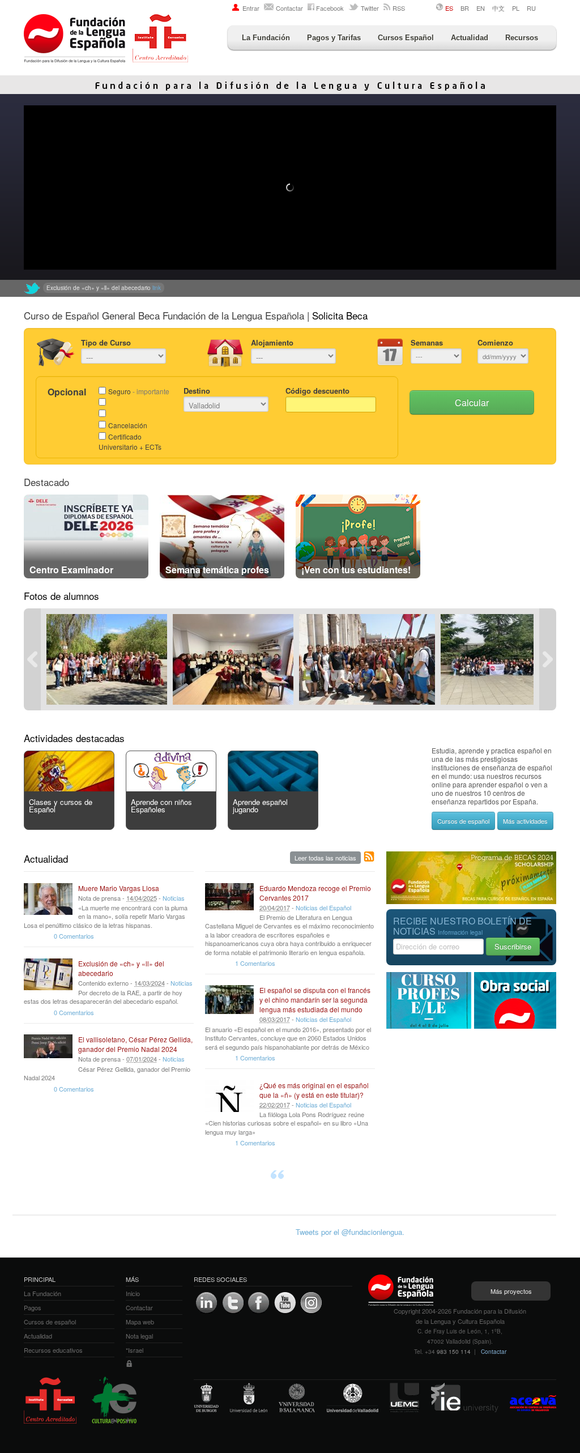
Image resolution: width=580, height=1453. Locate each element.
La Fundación (266, 37)
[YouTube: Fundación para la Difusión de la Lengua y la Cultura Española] (285, 1303)
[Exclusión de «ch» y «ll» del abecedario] (48, 974)
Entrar (250, 7)
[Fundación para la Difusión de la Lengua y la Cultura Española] (106, 39)
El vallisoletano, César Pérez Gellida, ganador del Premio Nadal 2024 (135, 1044)
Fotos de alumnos (61, 596)
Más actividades (525, 820)
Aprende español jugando (260, 805)
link (234, 288)
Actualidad (469, 37)
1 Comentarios (255, 963)
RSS (399, 7)
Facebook (330, 7)
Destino (197, 390)
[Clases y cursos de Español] (69, 788)
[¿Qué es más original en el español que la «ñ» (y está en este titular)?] (229, 1096)
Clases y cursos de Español (60, 805)
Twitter (370, 7)
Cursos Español (406, 37)
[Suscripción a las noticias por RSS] (369, 857)
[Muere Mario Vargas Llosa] (48, 899)
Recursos (521, 37)
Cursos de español (463, 820)
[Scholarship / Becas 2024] (471, 901)
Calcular (472, 402)
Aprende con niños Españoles (161, 805)
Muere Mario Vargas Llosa (118, 888)
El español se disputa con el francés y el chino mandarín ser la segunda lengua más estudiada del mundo (314, 999)
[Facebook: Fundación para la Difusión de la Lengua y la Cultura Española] (259, 1303)
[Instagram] (311, 1303)
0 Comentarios (74, 935)
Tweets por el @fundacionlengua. (350, 1231)
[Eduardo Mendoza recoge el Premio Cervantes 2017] (229, 899)
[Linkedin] (207, 1303)
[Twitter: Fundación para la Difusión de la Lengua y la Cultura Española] (32, 288)
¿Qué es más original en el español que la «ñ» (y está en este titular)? (314, 1090)
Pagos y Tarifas (334, 37)
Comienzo (495, 342)
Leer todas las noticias (325, 857)
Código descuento (317, 390)
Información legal (460, 932)
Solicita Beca (340, 315)
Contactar (289, 7)
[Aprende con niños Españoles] (171, 788)
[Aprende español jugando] (273, 788)
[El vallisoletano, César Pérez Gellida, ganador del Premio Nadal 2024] (48, 1050)
